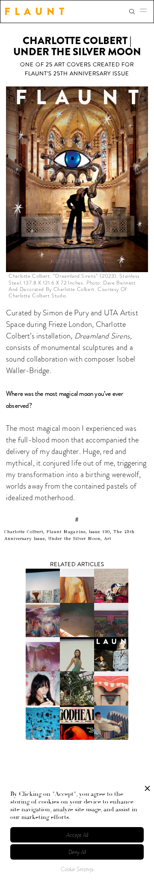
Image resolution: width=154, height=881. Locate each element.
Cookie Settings (77, 869)
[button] (146, 11)
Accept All (77, 835)
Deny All (77, 852)
